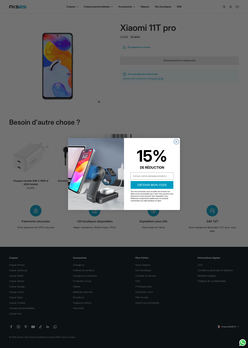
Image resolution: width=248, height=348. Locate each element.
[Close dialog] (176, 141)
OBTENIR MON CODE (152, 185)
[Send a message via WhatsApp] (243, 343)
